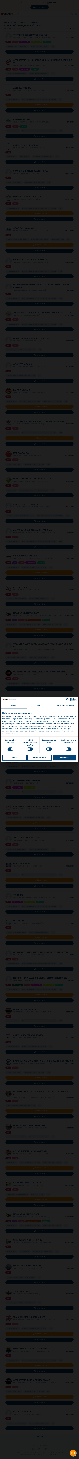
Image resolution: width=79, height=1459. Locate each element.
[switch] (30, 749)
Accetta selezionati (39, 758)
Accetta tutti (64, 758)
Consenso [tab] (13, 706)
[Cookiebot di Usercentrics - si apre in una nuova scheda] (68, 699)
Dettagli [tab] (39, 706)
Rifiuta (14, 758)
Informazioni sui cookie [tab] (65, 706)
